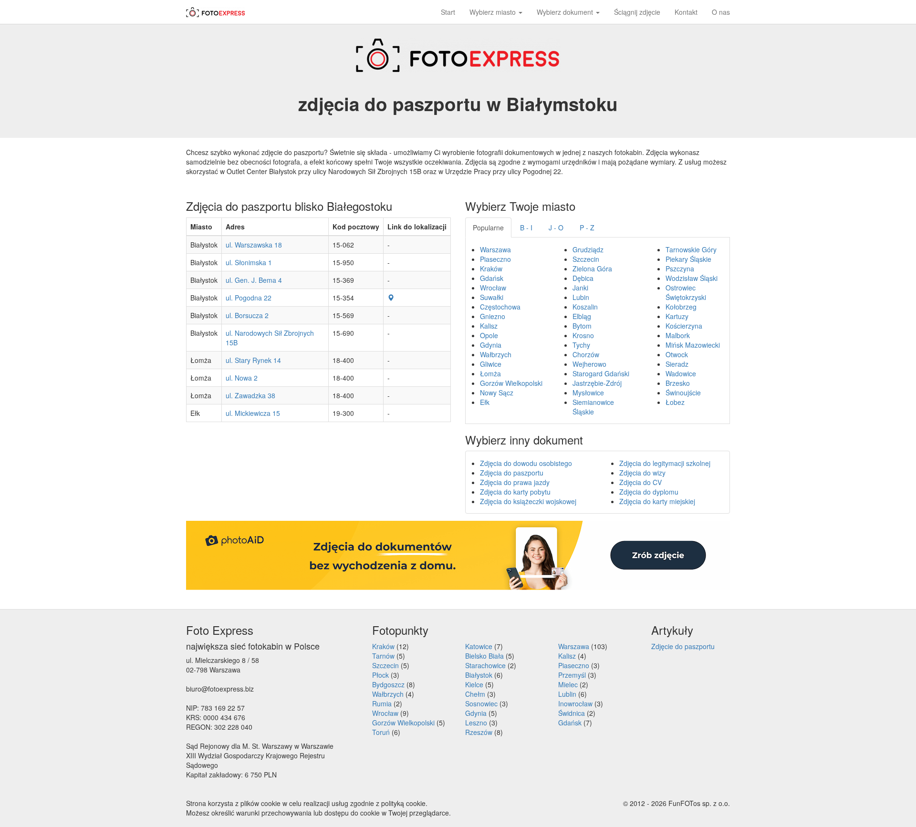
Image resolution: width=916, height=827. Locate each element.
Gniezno (492, 316)
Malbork (678, 335)
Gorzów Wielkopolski (511, 383)
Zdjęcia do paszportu (511, 472)
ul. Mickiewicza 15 (253, 413)
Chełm (475, 694)
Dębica (582, 278)
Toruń (381, 732)
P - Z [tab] (587, 227)
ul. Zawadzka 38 (250, 395)
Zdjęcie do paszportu (683, 646)
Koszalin (585, 306)
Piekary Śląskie (688, 259)
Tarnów (383, 656)
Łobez (675, 402)
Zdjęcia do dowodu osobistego (526, 463)
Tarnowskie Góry (691, 249)
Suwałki (491, 297)
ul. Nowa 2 (242, 377)
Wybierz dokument (566, 12)
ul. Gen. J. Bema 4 (254, 280)
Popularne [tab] (488, 227)
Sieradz (677, 364)
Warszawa (495, 249)
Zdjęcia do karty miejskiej (657, 501)
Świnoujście (683, 392)
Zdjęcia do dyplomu (648, 491)
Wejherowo (589, 364)
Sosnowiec (481, 703)
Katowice (478, 646)
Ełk (484, 402)
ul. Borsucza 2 (247, 315)
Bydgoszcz (388, 684)
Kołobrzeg (681, 306)
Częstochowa (500, 306)
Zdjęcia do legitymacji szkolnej (664, 463)
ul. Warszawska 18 (254, 244)
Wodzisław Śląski (692, 278)
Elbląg (581, 316)
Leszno (476, 722)
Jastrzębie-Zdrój (597, 383)
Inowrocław (575, 703)
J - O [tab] (556, 227)
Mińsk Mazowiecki (693, 345)
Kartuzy (677, 316)
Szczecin (585, 259)
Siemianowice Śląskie (593, 406)
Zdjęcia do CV (640, 482)
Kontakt (686, 12)
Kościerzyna (684, 326)
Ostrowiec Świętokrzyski (686, 292)
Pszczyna (680, 268)
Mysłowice (588, 392)
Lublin (567, 694)
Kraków (491, 268)
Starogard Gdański (600, 373)
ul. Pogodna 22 (248, 297)
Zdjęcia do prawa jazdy (515, 482)
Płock (380, 675)
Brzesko (678, 383)
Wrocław (493, 287)
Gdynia (490, 345)
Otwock (677, 354)
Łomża (490, 373)
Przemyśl (572, 675)
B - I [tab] (526, 227)
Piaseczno (495, 259)
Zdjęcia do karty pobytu (515, 491)
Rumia (382, 703)
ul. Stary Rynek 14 (253, 360)
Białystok (478, 675)
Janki (580, 287)
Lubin (580, 297)
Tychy (581, 345)
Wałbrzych (495, 354)
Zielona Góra (592, 268)
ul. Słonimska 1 (249, 262)
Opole (489, 335)
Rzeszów (478, 732)
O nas (721, 12)
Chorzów (585, 354)
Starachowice (485, 665)
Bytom (582, 326)
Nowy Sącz (496, 392)
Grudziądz (588, 249)
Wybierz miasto (493, 12)
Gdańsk (491, 278)
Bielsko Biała (484, 656)
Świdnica (571, 713)
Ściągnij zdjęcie (637, 12)
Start (448, 12)
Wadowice (681, 373)
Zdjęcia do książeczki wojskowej (528, 501)
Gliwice (490, 364)
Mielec (568, 684)
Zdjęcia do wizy (642, 472)
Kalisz (489, 326)
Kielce (474, 684)
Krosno (583, 335)
